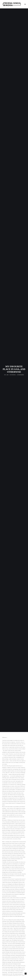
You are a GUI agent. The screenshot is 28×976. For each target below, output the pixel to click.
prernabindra (21, 374)
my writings (13, 374)
